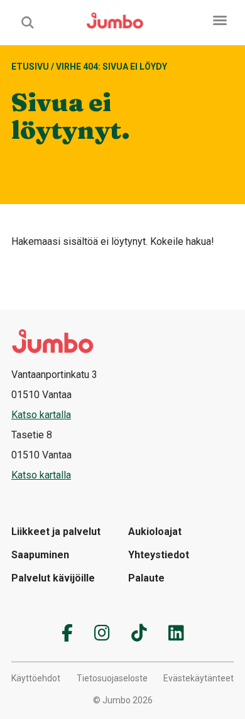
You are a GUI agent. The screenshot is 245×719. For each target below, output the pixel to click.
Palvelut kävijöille (53, 578)
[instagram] (102, 633)
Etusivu (30, 67)
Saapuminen (40, 555)
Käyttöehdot (35, 678)
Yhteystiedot (158, 555)
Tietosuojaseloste (112, 678)
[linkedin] (176, 633)
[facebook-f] (67, 633)
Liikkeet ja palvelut (56, 532)
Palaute (146, 578)
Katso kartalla (41, 415)
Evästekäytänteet (198, 678)
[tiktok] (139, 633)
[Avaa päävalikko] (220, 20)
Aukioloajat (155, 532)
